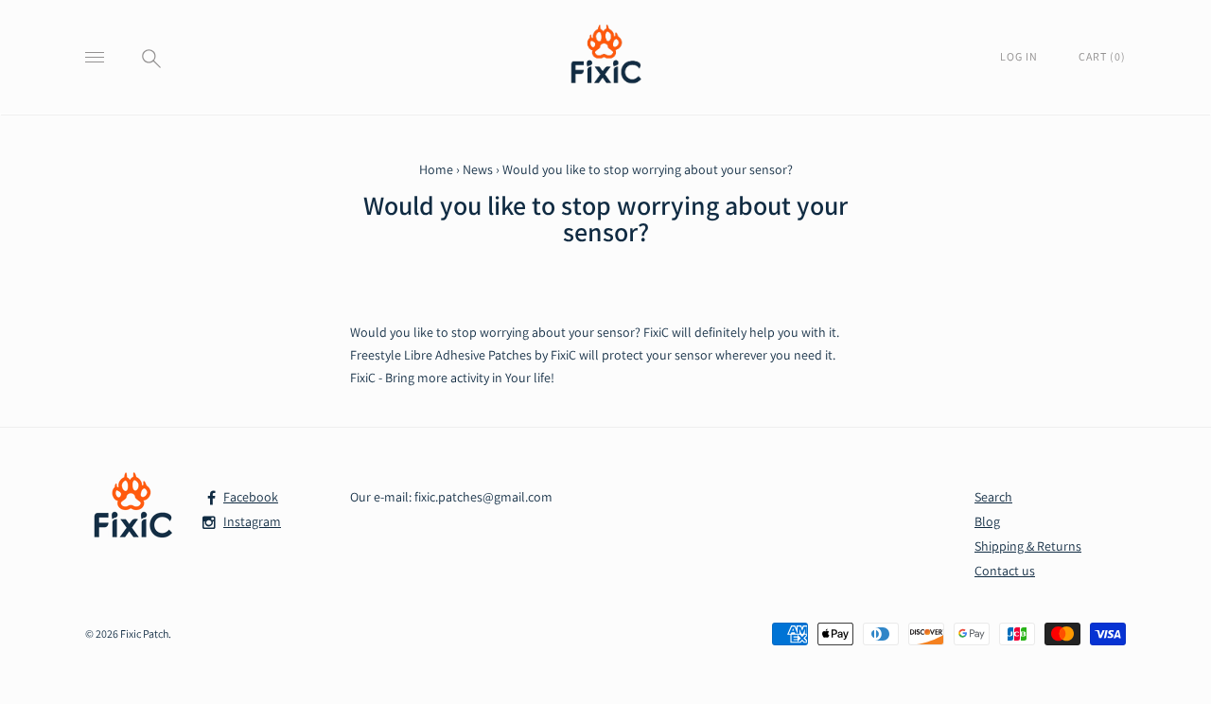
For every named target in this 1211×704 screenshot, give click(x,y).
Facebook (250, 496)
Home (436, 169)
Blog (987, 521)
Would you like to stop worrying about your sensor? (605, 218)
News (478, 169)
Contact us (1004, 570)
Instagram (252, 521)
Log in (1020, 56)
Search (993, 496)
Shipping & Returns (1027, 545)
